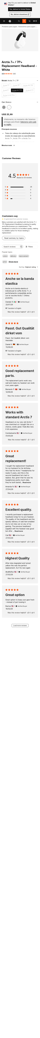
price (5, 262)
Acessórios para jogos (26, 26)
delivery (13, 256)
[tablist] (19, 21)
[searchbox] (10, 246)
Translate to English (14, 308)
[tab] (19, 21)
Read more (27, 482)
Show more (13, 262)
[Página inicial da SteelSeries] (10, 21)
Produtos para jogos (9, 26)
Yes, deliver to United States (20, 9)
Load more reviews (20, 625)
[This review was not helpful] (32, 312)
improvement (23, 256)
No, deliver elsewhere (19, 14)
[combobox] (28, 267)
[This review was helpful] (28, 312)
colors (5, 256)
